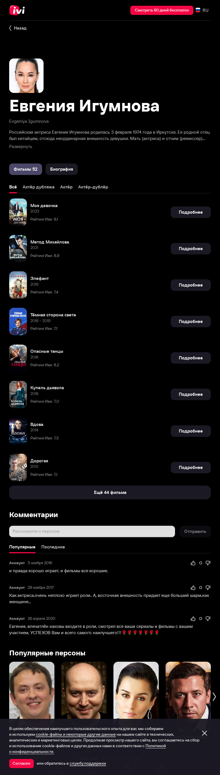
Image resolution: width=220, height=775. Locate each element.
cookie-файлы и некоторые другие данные (76, 734)
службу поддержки (88, 763)
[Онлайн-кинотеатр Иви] (18, 10)
